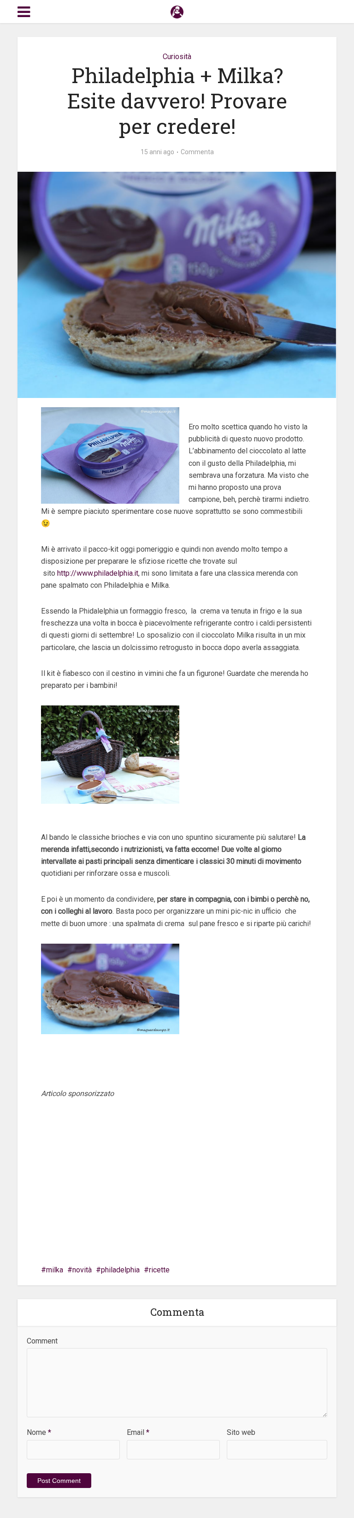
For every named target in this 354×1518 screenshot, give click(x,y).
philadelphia (120, 1269)
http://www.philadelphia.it (97, 573)
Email (138, 1432)
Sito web (241, 1432)
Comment (42, 1341)
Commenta (197, 152)
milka (54, 1269)
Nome (39, 1432)
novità (82, 1269)
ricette (159, 1269)
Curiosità (177, 56)
